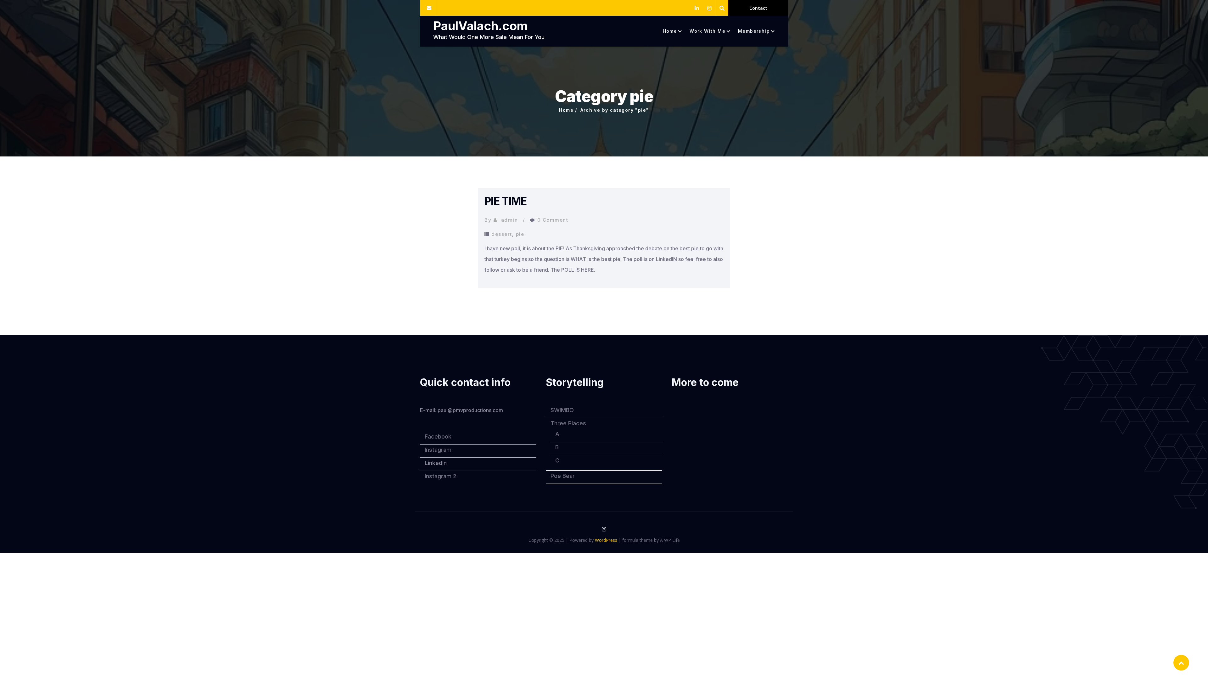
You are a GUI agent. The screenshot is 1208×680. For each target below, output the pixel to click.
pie (520, 234)
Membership (754, 31)
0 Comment (552, 220)
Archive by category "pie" (614, 110)
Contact (758, 8)
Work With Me (707, 31)
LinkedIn (436, 463)
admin (509, 220)
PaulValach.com (480, 26)
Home (670, 31)
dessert (501, 234)
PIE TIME (505, 201)
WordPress (606, 540)
